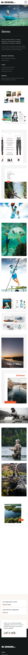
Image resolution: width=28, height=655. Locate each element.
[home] (8, 2)
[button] (26, 2)
